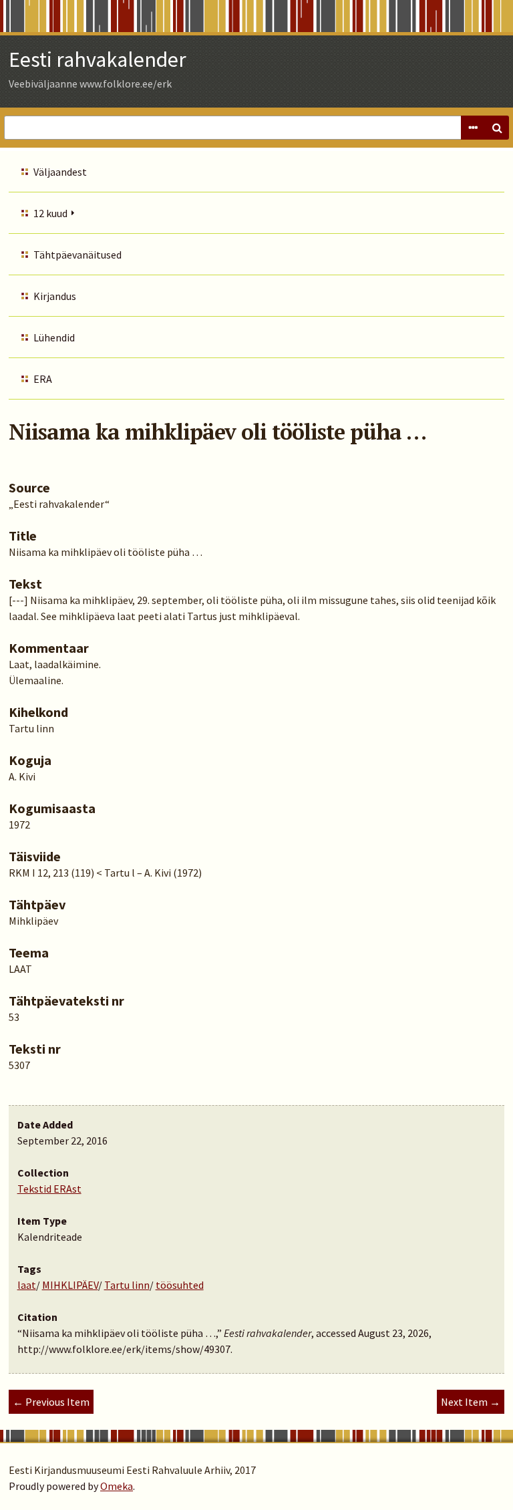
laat (26, 1285)
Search (497, 128)
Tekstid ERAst (49, 1188)
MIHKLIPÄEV (70, 1285)
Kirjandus (54, 296)
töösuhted (180, 1285)
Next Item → (470, 1401)
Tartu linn (127, 1285)
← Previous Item (51, 1401)
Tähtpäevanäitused (77, 254)
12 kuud (50, 213)
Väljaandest (60, 171)
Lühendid (54, 337)
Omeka (116, 1486)
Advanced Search (473, 128)
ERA (42, 379)
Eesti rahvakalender (97, 59)
